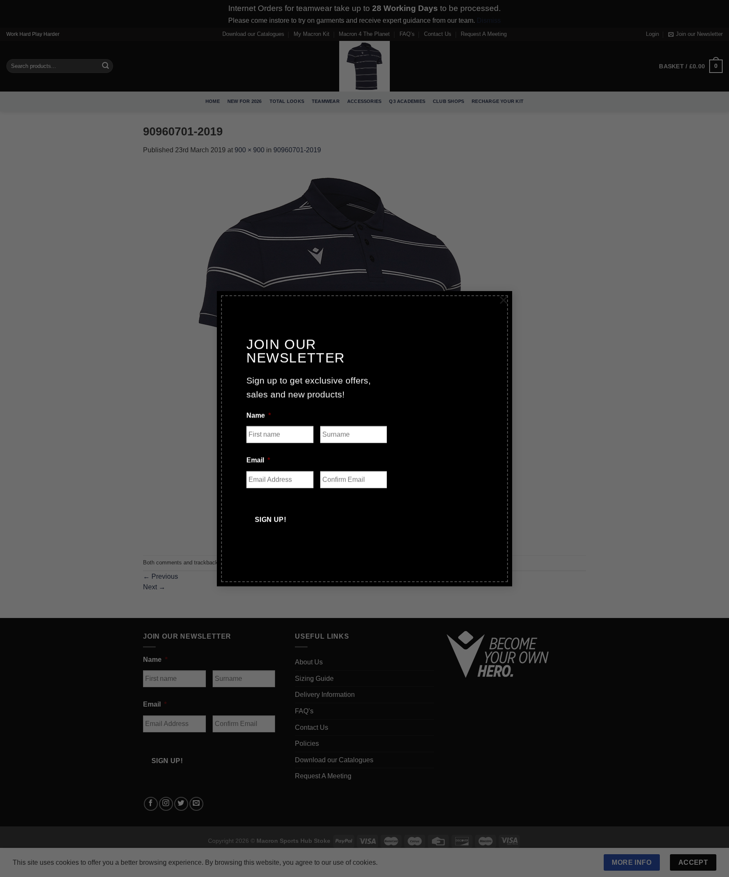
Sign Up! (270, 519)
